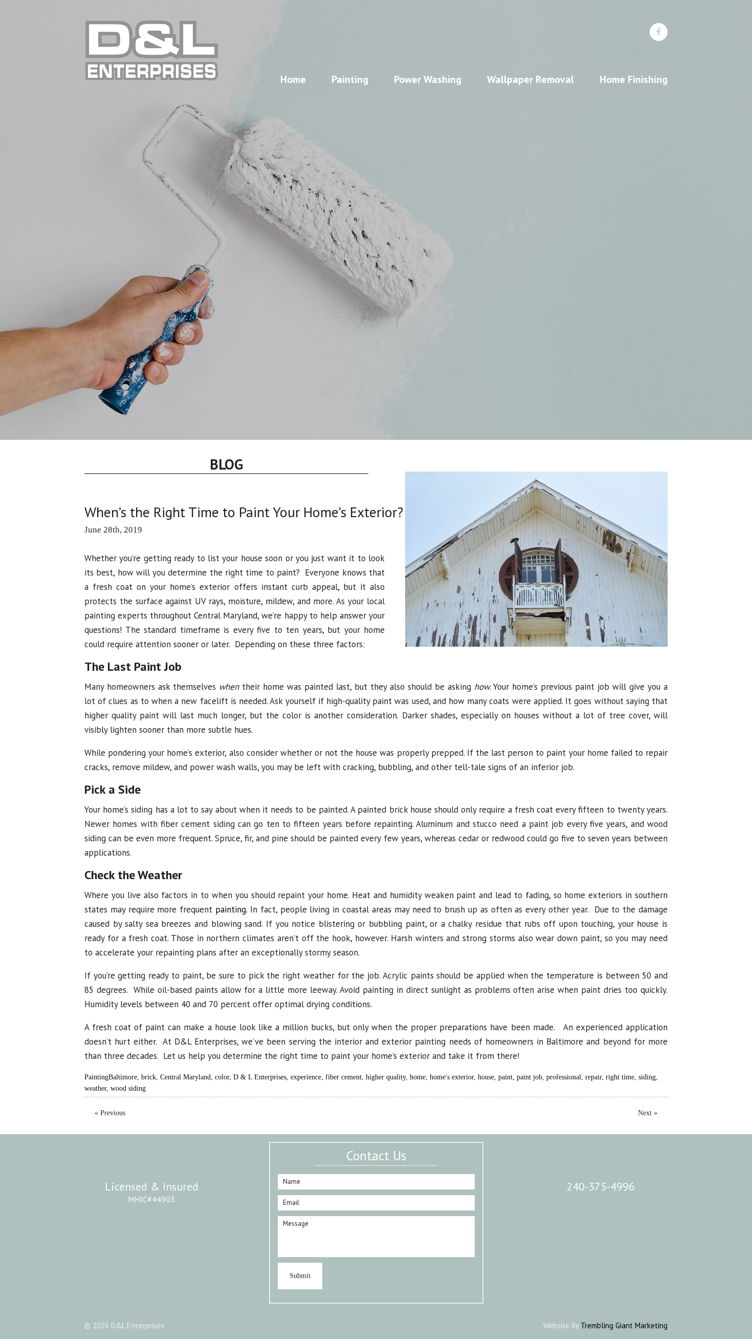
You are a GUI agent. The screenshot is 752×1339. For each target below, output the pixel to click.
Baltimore (122, 1077)
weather (95, 1088)
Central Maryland (185, 1077)
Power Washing (427, 79)
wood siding (128, 1088)
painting (230, 909)
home (418, 1077)
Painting (349, 79)
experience (306, 1077)
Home (293, 79)
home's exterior (452, 1077)
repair (593, 1077)
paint (505, 1077)
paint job (529, 1077)
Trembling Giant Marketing (624, 1325)
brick (148, 1077)
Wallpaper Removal (530, 79)
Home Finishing (634, 79)
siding (647, 1077)
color (222, 1077)
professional (563, 1077)
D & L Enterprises (259, 1077)
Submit (300, 1276)
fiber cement (343, 1077)
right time (620, 1077)
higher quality (386, 1077)
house (486, 1077)
